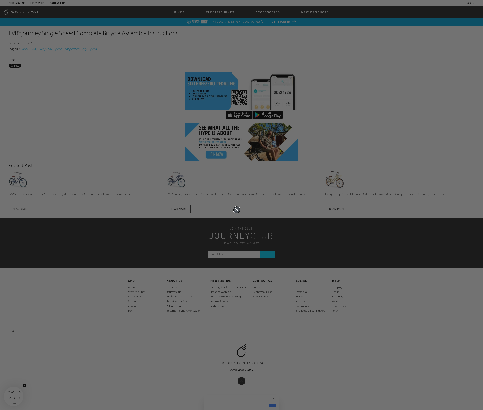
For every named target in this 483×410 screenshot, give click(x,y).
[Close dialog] (236, 210)
